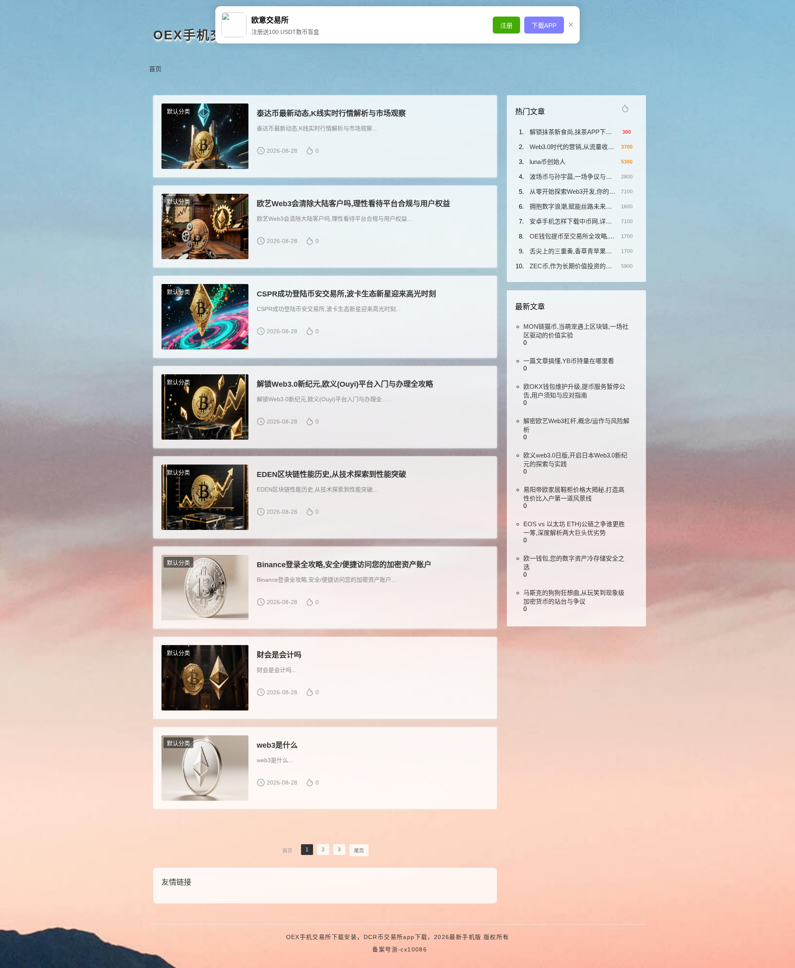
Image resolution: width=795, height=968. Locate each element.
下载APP (544, 25)
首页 (155, 68)
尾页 (359, 851)
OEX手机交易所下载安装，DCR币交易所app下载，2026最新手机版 (384, 937)
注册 (506, 25)
